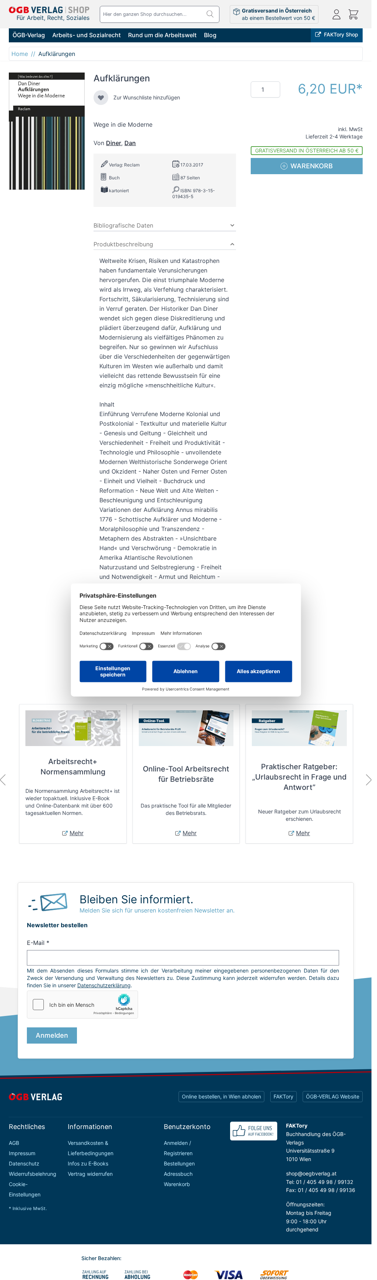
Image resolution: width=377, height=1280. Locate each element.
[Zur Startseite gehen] (49, 10)
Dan (130, 143)
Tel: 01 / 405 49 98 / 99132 (319, 1182)
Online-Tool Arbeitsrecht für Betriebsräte (186, 774)
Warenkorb (177, 1184)
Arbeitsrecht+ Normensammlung (72, 766)
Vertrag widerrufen (90, 1174)
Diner (113, 143)
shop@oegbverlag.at (311, 1173)
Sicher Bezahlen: (101, 1258)
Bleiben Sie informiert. (136, 899)
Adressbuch (178, 1174)
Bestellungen (179, 1163)
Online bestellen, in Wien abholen (221, 1096)
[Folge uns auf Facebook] (253, 1131)
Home (19, 53)
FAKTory (283, 1096)
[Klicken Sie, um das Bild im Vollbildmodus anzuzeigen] (47, 131)
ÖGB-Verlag (29, 35)
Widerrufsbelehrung (32, 1174)
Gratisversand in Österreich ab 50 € (307, 150)
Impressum (22, 1153)
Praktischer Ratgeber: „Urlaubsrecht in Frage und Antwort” (299, 777)
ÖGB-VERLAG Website (332, 1096)
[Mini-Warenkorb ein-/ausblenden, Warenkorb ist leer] (353, 14)
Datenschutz (24, 1163)
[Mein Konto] (336, 14)
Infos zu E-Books (88, 1163)
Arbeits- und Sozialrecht (86, 35)
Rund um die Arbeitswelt (162, 35)
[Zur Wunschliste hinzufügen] (101, 97)
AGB (14, 1143)
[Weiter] (368, 780)
